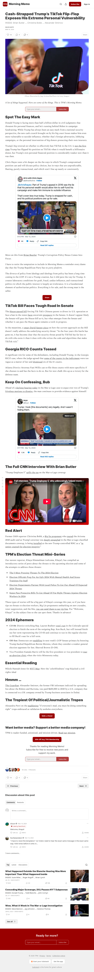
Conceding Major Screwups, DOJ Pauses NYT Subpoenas (36, 889)
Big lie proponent (53, 536)
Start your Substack (41, 961)
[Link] (2, 117)
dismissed (38, 362)
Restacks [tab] (20, 802)
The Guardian (12, 685)
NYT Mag (35, 668)
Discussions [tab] (23, 865)
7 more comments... (12, 853)
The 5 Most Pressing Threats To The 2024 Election (33, 573)
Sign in (87, 4)
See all (10, 921)
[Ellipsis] (87, 823)
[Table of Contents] (2, 486)
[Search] (60, 4)
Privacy (42, 956)
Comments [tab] (11, 802)
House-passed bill (18, 311)
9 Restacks (32, 770)
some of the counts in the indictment (62, 358)
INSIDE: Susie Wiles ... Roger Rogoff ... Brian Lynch (25, 877)
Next (81, 786)
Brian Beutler (30, 255)
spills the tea (32, 472)
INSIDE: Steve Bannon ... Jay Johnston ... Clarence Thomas (27, 909)
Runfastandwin (16, 838)
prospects (47, 315)
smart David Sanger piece (36, 327)
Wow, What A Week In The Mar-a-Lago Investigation (33, 905)
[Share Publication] (66, 4)
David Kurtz (9, 27)
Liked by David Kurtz (19, 826)
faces (30, 315)
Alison (12, 823)
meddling (37, 640)
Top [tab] (8, 865)
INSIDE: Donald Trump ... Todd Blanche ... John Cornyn (26, 893)
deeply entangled (52, 540)
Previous (14, 786)
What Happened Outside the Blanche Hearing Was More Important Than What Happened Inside (35, 873)
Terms (48, 956)
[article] (47, 877)
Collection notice (58, 956)
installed (37, 543)
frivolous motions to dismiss (19, 391)
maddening (33, 705)
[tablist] (15, 802)
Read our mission (66, 733)
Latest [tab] (14, 865)
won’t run (60, 625)
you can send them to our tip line (52, 609)
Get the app (58, 961)
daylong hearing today (26, 388)
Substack (35, 967)
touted (70, 536)
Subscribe (75, 4)
